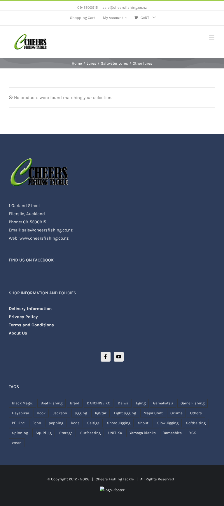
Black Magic (22, 403)
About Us (18, 333)
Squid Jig (44, 433)
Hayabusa (20, 413)
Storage (66, 433)
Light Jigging (125, 413)
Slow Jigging (167, 423)
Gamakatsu (163, 403)
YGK (192, 433)
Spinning (20, 433)
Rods (75, 423)
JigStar (100, 413)
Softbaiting (196, 423)
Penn (36, 423)
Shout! (144, 423)
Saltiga (93, 423)
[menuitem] (82, 18)
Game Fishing (192, 403)
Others (196, 413)
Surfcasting (90, 433)
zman (17, 442)
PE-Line (18, 423)
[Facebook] (106, 357)
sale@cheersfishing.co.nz (124, 7)
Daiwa (123, 403)
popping (56, 423)
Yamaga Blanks (143, 433)
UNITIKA (115, 433)
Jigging (81, 413)
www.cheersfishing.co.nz (44, 238)
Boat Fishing (51, 403)
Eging (141, 403)
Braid (74, 403)
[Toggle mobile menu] (212, 37)
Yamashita (172, 433)
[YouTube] (119, 357)
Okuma (176, 413)
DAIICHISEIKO (98, 403)
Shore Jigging (118, 423)
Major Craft (153, 413)
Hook (41, 413)
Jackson (60, 413)
